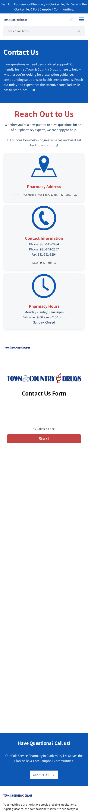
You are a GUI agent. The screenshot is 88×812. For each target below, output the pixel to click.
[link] (44, 301)
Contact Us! (41, 774)
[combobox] (44, 31)
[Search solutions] (79, 31)
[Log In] (71, 19)
